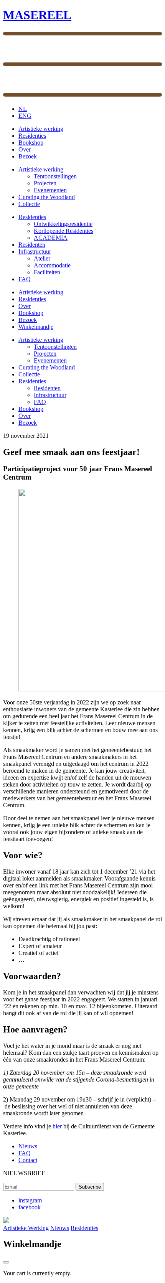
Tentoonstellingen (55, 176)
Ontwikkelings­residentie (63, 224)
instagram (30, 1200)
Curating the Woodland (46, 197)
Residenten (31, 244)
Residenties (32, 135)
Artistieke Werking (26, 1228)
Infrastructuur (34, 251)
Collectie (29, 204)
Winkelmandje (35, 326)
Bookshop (30, 142)
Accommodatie (52, 265)
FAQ (24, 279)
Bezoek (27, 156)
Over (24, 149)
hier (57, 1126)
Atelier (42, 258)
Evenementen (50, 190)
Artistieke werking (40, 128)
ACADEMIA (51, 237)
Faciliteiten (47, 272)
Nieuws (27, 1146)
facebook (29, 1207)
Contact (27, 1160)
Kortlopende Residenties (63, 231)
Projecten (45, 183)
